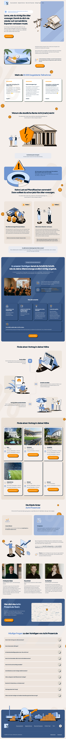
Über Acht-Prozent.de (30, 2)
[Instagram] (60, 726)
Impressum (59, 734)
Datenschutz (52, 734)
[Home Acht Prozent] (6, 3)
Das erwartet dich (13, 2)
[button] (17, 57)
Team (43, 2)
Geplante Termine (21, 2)
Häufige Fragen (38, 2)
